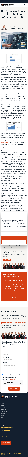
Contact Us (6, 442)
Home (2, 403)
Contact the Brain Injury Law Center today (13, 322)
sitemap (10, 453)
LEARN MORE (7, 259)
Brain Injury (4, 411)
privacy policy (4, 453)
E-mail (4, 352)
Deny (14, 242)
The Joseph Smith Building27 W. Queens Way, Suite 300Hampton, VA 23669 (7, 429)
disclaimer (15, 453)
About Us (3, 405)
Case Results (4, 407)
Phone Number (6, 357)
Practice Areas (4, 413)
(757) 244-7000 (5, 324)
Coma (2, 415)
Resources (3, 421)
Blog (2, 417)
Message (5, 362)
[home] (7, 5)
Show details (21, 233)
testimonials (4, 409)
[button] (25, 5)
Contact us (3, 419)
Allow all (14, 237)
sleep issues (4, 142)
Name (4, 346)
